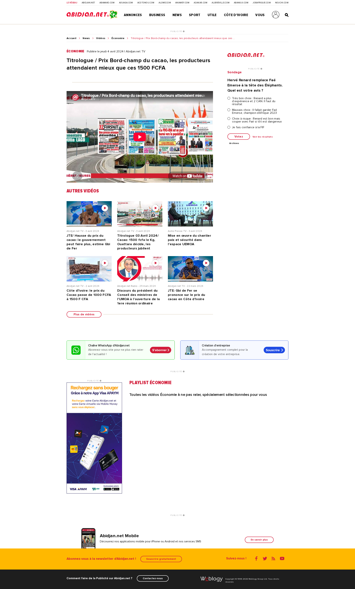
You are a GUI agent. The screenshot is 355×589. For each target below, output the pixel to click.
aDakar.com (200, 3)
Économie (117, 38)
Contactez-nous (153, 578)
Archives (234, 143)
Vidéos (100, 38)
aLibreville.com (220, 3)
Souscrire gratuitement (161, 559)
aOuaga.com (126, 3)
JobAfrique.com (262, 3)
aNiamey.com (182, 3)
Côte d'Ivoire (236, 15)
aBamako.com (107, 3)
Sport (194, 15)
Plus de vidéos (84, 314)
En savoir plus (259, 539)
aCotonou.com (145, 3)
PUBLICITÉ (176, 31)
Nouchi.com (281, 3)
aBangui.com (241, 3)
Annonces (133, 15)
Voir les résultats (263, 137)
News (177, 15)
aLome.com (165, 3)
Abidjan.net (88, 3)
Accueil (71, 38)
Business (157, 15)
